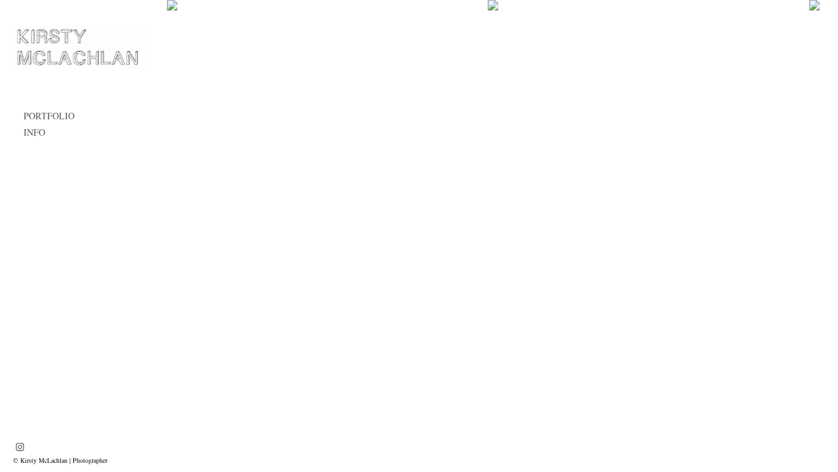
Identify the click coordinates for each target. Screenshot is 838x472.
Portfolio (49, 115)
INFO (34, 132)
